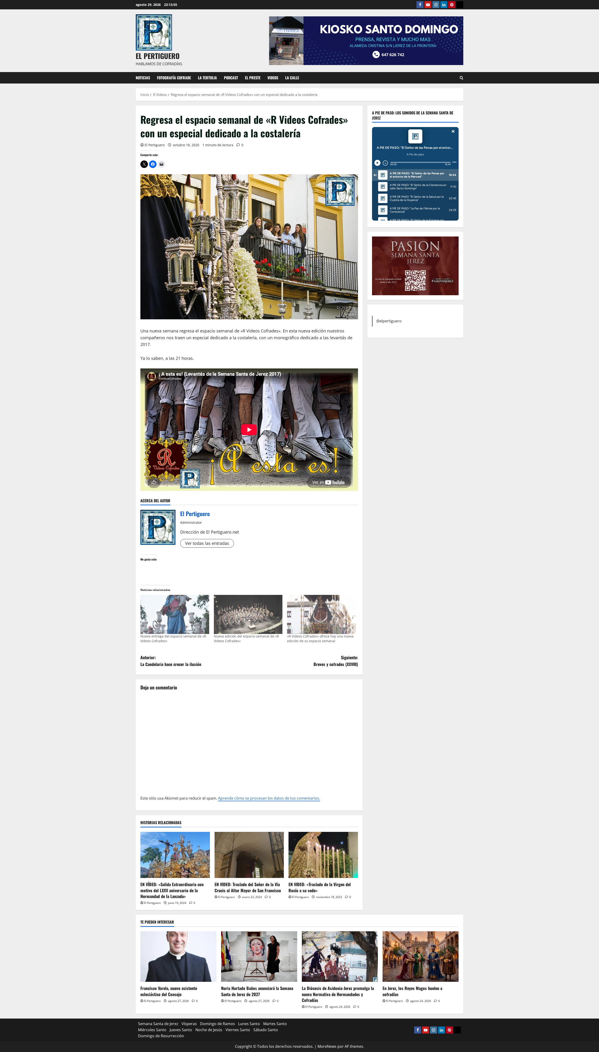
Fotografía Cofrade (174, 77)
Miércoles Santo (152, 1029)
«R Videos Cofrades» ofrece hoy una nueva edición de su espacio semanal (320, 638)
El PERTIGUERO (158, 56)
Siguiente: (336, 660)
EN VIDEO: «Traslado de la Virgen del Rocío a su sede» (320, 887)
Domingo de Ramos (217, 1023)
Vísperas (189, 1023)
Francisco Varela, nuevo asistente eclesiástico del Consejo (168, 991)
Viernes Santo (238, 1029)
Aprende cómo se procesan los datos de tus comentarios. (269, 798)
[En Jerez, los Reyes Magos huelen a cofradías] (421, 956)
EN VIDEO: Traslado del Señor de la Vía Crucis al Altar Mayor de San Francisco (248, 887)
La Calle (292, 77)
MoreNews (327, 1046)
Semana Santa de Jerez (158, 1023)
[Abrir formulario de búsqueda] (461, 77)
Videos (272, 77)
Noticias (143, 77)
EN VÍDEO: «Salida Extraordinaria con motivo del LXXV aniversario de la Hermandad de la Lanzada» (172, 890)
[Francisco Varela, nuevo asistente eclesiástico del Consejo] (178, 956)
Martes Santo (275, 1023)
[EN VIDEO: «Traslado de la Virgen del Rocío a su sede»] (323, 855)
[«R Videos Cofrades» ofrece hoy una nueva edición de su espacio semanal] (321, 614)
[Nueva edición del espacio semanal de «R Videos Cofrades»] (248, 614)
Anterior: (170, 660)
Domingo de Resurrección (161, 1035)
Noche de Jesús (208, 1029)
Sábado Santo (265, 1029)
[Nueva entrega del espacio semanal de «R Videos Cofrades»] (174, 614)
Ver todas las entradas (207, 543)
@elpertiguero (389, 321)
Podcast (231, 77)
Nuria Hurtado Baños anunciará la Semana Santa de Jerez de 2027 (257, 991)
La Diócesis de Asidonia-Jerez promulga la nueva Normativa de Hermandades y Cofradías (338, 994)
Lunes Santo (249, 1023)
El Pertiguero (155, 145)
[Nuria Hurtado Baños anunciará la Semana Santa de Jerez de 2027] (259, 956)
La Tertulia (207, 77)
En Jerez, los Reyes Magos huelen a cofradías (412, 991)
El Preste (252, 77)
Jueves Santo (181, 1029)
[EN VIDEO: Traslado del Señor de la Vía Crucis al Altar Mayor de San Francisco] (249, 855)
